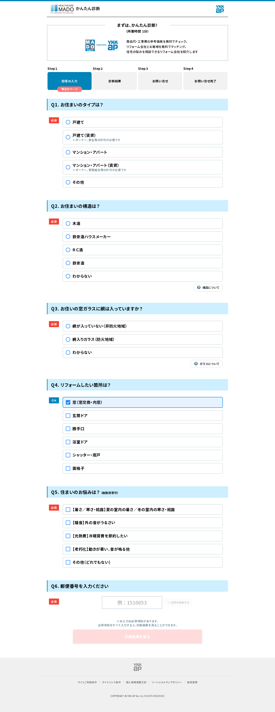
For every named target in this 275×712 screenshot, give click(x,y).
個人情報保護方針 (136, 682)
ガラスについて (209, 364)
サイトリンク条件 (111, 682)
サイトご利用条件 (87, 682)
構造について (211, 287)
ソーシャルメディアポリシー (167, 682)
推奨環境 (192, 682)
